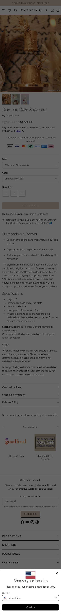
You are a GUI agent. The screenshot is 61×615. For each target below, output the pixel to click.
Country (6, 593)
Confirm (30, 607)
